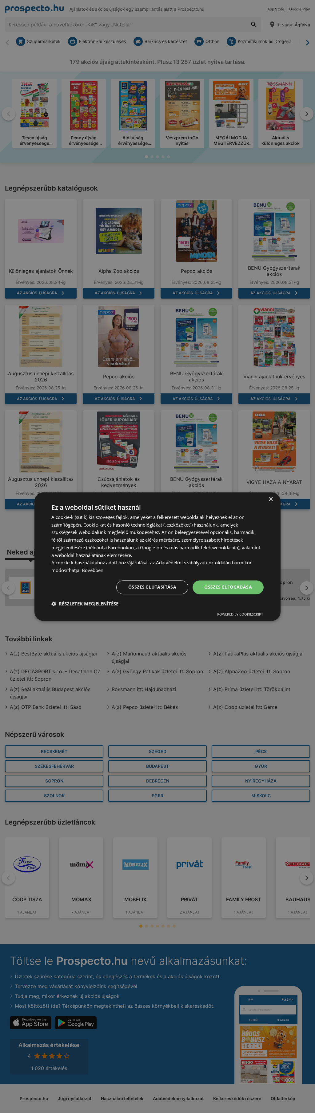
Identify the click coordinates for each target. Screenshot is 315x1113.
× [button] (270, 499)
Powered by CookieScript (240, 614)
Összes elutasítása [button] (152, 587)
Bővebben (92, 570)
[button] (84, 603)
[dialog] (157, 556)
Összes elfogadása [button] (228, 587)
